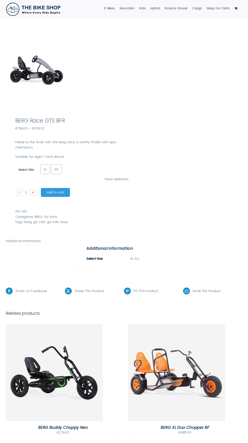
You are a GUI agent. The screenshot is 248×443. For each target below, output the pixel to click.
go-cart (39, 222)
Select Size (26, 169)
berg (28, 222)
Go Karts (50, 217)
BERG (38, 217)
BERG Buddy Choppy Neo (63, 427)
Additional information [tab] (23, 241)
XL (45, 169)
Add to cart (55, 192)
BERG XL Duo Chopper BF (185, 427)
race (64, 222)
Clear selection (116, 179)
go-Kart (53, 222)
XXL (56, 169)
